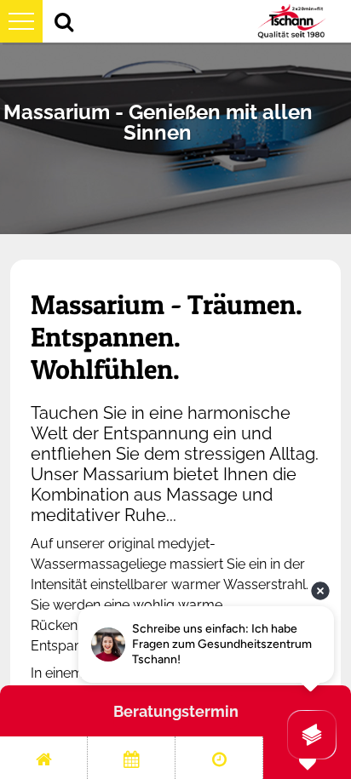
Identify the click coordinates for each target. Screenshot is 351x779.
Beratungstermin (176, 711)
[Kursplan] (131, 757)
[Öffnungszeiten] (219, 757)
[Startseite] (43, 757)
